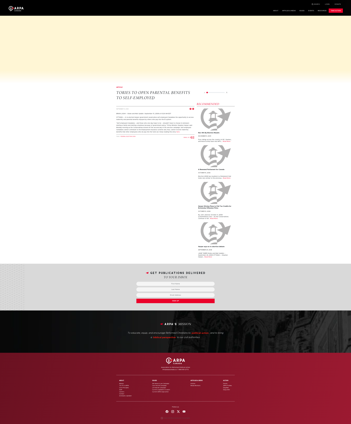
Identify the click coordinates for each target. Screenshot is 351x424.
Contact (121, 393)
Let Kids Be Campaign (159, 387)
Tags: (118, 136)
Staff (120, 389)
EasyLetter (226, 389)
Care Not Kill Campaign (159, 385)
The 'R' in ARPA (124, 385)
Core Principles (124, 387)
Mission (121, 383)
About (275, 10)
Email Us (187, 137)
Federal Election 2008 (127, 136)
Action (225, 380)
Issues (301, 10)
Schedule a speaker (125, 396)
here (178, 132)
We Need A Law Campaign (160, 383)
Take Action (336, 10)
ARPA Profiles (227, 385)
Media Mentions (195, 385)
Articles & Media (289, 10)
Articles (192, 383)
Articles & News (196, 380)
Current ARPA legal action (160, 391)
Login (327, 4)
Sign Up (175, 301)
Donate (338, 4)
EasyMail (226, 387)
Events (311, 10)
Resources (322, 10)
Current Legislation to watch (161, 389)
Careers (121, 391)
